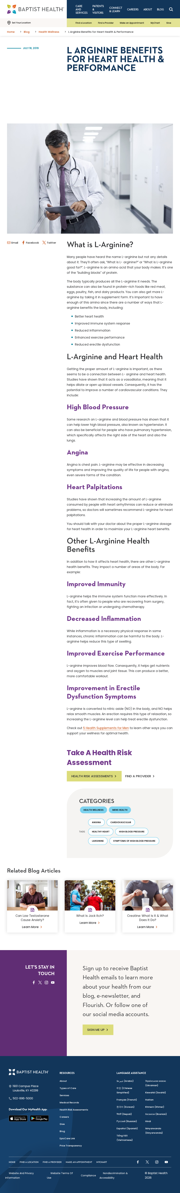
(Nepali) (124, 1114)
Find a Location (84, 22)
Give (168, 22)
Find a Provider (106, 22)
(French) (127, 1099)
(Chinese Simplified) (124, 1090)
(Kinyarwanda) (154, 1131)
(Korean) (125, 1107)
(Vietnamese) (125, 1138)
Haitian (149, 1099)
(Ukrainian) (155, 1083)
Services (64, 1095)
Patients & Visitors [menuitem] (98, 9)
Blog (62, 1131)
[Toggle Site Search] (171, 9)
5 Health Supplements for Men (106, 728)
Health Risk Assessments (92, 776)
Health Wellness (93, 809)
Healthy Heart (101, 831)
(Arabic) (125, 1081)
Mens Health (119, 809)
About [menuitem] (147, 9)
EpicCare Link (67, 1138)
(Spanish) (127, 1128)
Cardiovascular (120, 822)
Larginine (98, 840)
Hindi (148, 1121)
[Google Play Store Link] (39, 1118)
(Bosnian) (156, 1114)
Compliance (88, 1175)
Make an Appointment (132, 22)
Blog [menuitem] (160, 9)
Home (12, 1162)
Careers (64, 1117)
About (63, 1081)
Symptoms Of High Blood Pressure (134, 840)
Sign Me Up (96, 1030)
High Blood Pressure (131, 831)
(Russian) (127, 1121)
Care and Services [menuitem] (82, 9)
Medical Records (69, 1102)
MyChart (155, 22)
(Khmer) (154, 1107)
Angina (96, 822)
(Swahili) (155, 1092)
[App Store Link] (18, 1118)
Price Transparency (71, 1145)
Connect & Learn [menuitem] (115, 10)
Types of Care (68, 1088)
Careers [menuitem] (133, 9)
